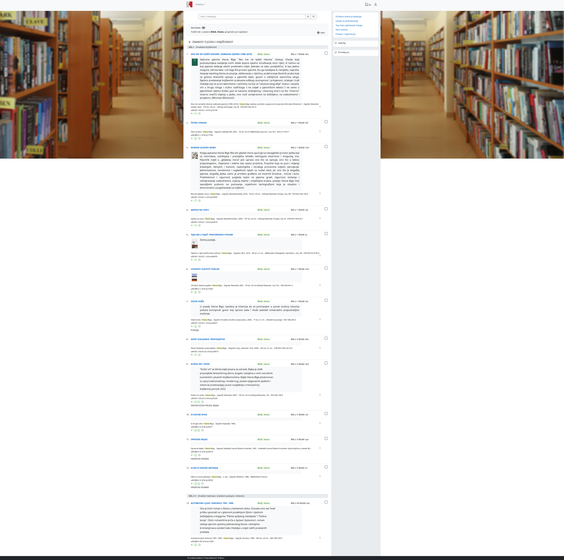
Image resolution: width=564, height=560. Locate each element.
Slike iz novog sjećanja (204, 467)
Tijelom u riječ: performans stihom (212, 234)
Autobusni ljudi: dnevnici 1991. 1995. (212, 503)
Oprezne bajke (199, 439)
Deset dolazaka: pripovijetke (208, 339)
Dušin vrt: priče (200, 364)
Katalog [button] (200, 4)
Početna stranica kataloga (348, 16)
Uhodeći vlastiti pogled (205, 269)
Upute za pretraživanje (347, 21)
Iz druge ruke (199, 414)
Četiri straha (199, 122)
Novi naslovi (342, 29)
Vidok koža (197, 301)
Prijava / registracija (345, 34)
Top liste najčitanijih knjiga (349, 25)
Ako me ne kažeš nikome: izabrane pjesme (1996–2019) (221, 54)
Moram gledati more (203, 147)
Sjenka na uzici (200, 209)
